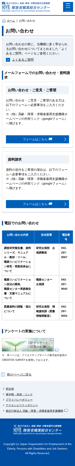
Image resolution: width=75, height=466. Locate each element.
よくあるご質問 (23, 59)
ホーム (11, 20)
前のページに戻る (19, 374)
